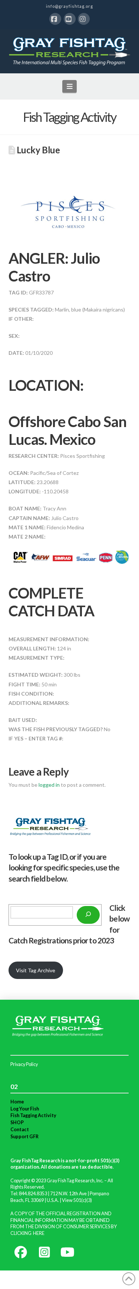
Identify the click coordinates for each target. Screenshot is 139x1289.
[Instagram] (84, 19)
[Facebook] (55, 19)
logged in (49, 785)
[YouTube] (70, 19)
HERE (38, 1233)
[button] (69, 86)
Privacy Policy (24, 1064)
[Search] (88, 915)
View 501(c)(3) (77, 1200)
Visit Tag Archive (35, 970)
